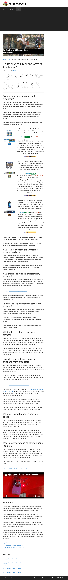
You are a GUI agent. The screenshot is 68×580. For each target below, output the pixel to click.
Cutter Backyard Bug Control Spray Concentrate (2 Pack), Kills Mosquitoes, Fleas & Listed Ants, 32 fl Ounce (30, 131)
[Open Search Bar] (65, 9)
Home (4, 59)
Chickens (6, 544)
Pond (4, 9)
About (39, 577)
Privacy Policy (52, 577)
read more (34, 153)
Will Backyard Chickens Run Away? (13, 545)
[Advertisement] (34, 21)
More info (39, 139)
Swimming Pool (11, 9)
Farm (19, 9)
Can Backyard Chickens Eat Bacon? (12, 572)
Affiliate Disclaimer (61, 577)
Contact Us (44, 577)
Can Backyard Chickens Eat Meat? (12, 566)
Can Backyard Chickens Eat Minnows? (14, 547)
